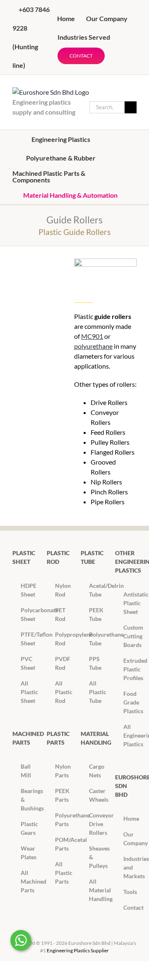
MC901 (92, 336)
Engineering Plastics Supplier (78, 950)
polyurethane (93, 346)
